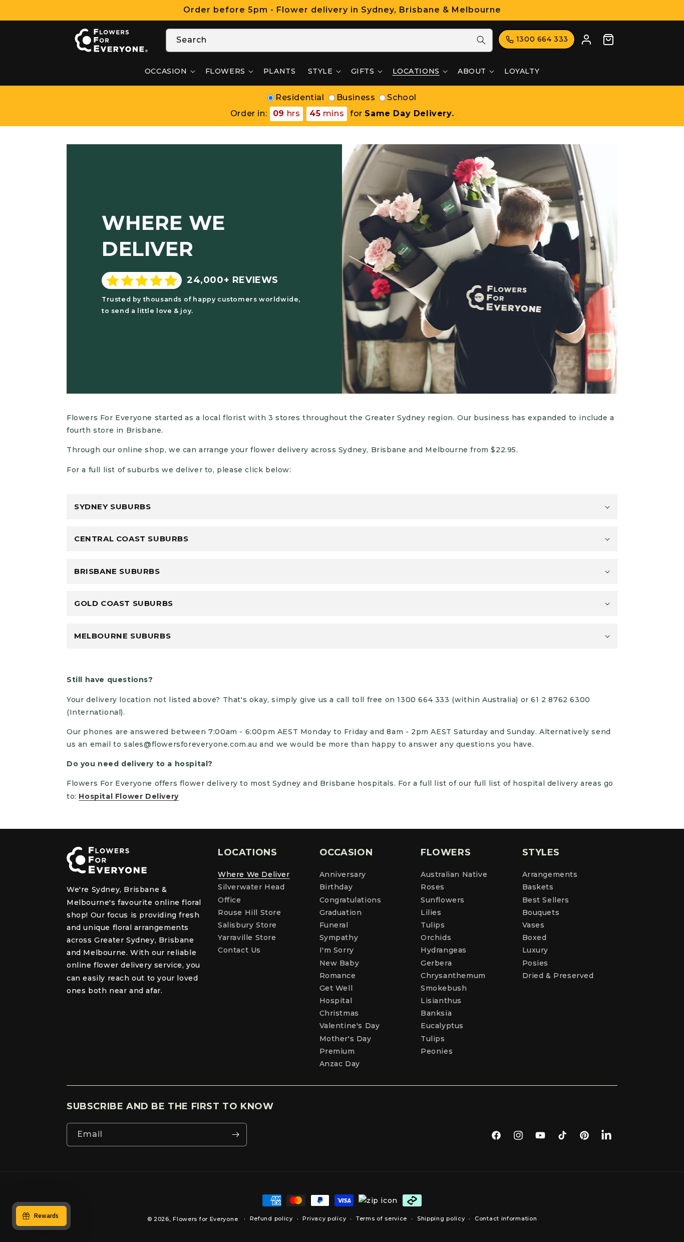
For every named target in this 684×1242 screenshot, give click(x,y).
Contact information (506, 1218)
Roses (433, 886)
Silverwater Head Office (251, 893)
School (402, 97)
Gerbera (436, 963)
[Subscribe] (235, 1134)
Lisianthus (441, 1000)
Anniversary (343, 874)
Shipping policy (441, 1218)
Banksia (436, 1013)
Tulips (433, 924)
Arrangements (550, 874)
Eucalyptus (442, 1025)
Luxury (535, 950)
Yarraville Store (247, 937)
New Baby (339, 963)
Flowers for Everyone (205, 1218)
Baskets (538, 886)
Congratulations (350, 899)
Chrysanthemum (453, 975)
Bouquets (541, 912)
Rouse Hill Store (249, 912)
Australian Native (454, 874)
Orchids (436, 937)
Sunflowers (443, 899)
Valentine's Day (349, 1025)
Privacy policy (324, 1218)
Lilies (431, 912)
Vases (533, 924)
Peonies (437, 1051)
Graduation (340, 912)
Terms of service (381, 1218)
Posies (535, 963)
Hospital (336, 1000)
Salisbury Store (247, 924)
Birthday (336, 886)
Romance (337, 975)
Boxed (534, 937)
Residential (299, 97)
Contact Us (239, 950)
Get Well (336, 988)
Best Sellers (545, 899)
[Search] (481, 40)
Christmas (339, 1013)
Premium (337, 1051)
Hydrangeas (444, 950)
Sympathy (339, 937)
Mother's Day (345, 1038)
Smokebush (444, 988)
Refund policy (271, 1218)
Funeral (334, 924)
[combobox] (329, 40)
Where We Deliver (254, 874)
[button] (169, 71)
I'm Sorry (336, 950)
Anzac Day (339, 1063)
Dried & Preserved (558, 975)
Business (356, 97)
